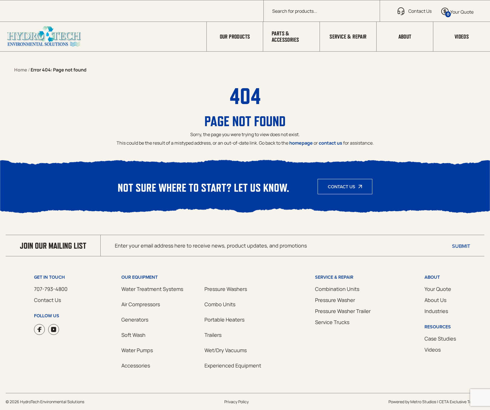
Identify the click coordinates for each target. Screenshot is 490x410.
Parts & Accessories (285, 36)
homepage (301, 143)
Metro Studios (423, 401)
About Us (435, 300)
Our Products (235, 36)
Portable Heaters (224, 319)
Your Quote (437, 289)
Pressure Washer (335, 300)
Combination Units (337, 289)
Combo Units (219, 304)
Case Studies (440, 338)
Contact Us (341, 186)
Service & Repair (348, 36)
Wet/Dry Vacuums (225, 350)
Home (20, 70)
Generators (134, 319)
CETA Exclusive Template (461, 401)
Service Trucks (332, 322)
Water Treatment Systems (152, 289)
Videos (462, 36)
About (404, 36)
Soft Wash (133, 334)
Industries (436, 311)
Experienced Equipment (232, 365)
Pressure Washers (225, 289)
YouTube (53, 329)
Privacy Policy (236, 401)
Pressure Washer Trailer (343, 311)
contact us (330, 143)
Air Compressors (140, 304)
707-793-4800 (50, 289)
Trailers (212, 334)
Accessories (135, 365)
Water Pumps (137, 350)
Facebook (39, 329)
